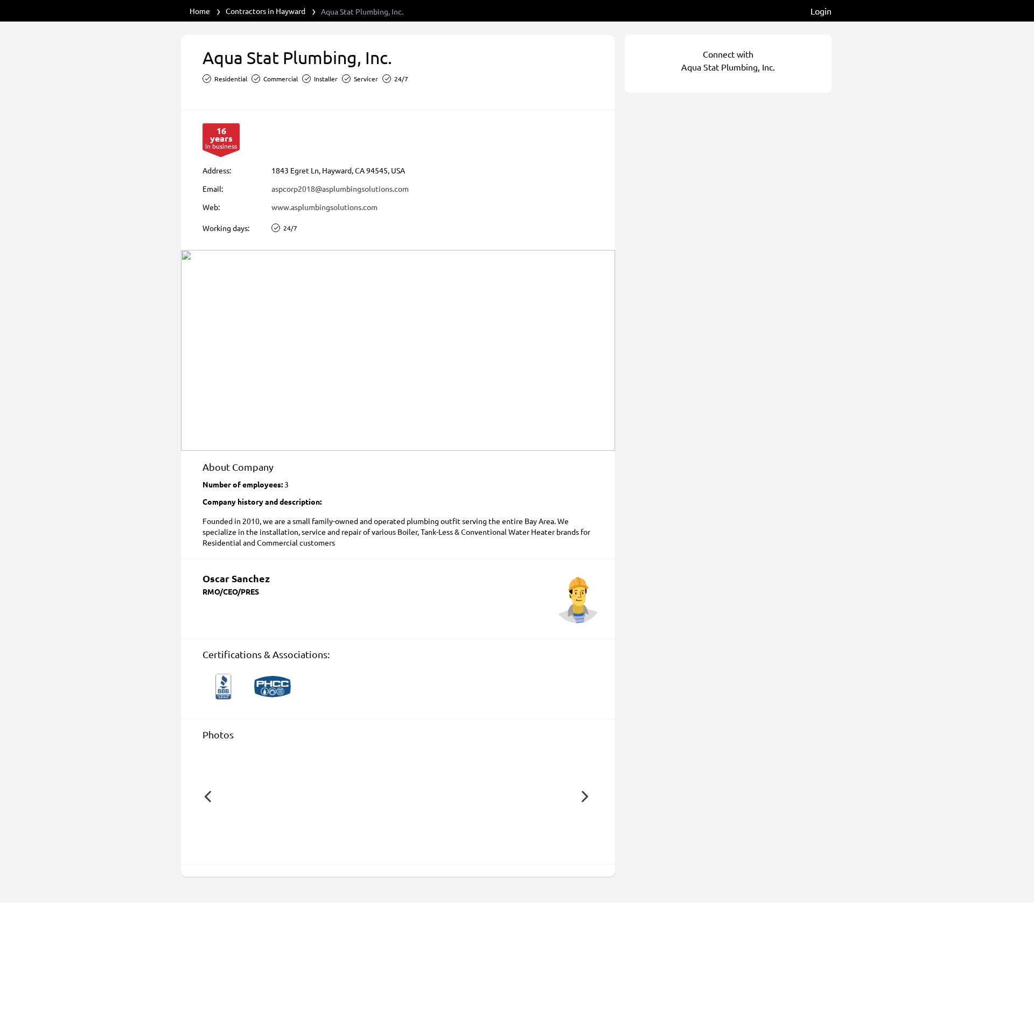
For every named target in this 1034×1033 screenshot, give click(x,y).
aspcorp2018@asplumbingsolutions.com (340, 188)
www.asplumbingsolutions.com (324, 207)
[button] (208, 796)
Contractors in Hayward (265, 11)
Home (200, 11)
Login (821, 10)
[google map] (398, 350)
